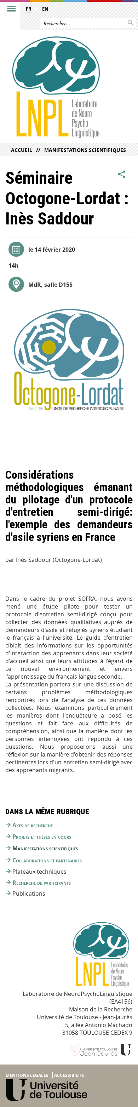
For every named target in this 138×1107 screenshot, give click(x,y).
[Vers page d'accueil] (55, 87)
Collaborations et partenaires (47, 860)
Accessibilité (69, 1075)
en (45, 9)
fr (28, 9)
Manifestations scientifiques (85, 150)
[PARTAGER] (121, 174)
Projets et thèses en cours (41, 836)
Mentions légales (27, 1075)
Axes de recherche (32, 825)
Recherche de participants (41, 882)
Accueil (21, 150)
